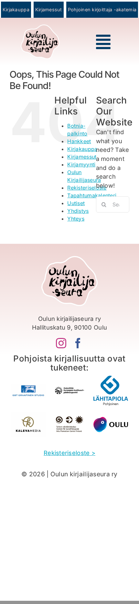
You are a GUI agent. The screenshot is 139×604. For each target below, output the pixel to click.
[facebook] (78, 343)
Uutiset (76, 203)
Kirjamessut (81, 156)
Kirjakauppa (82, 149)
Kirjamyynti (81, 164)
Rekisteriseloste (86, 187)
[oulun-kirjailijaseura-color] (40, 27)
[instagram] (61, 343)
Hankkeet (79, 141)
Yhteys (75, 218)
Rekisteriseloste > (69, 452)
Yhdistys (78, 211)
